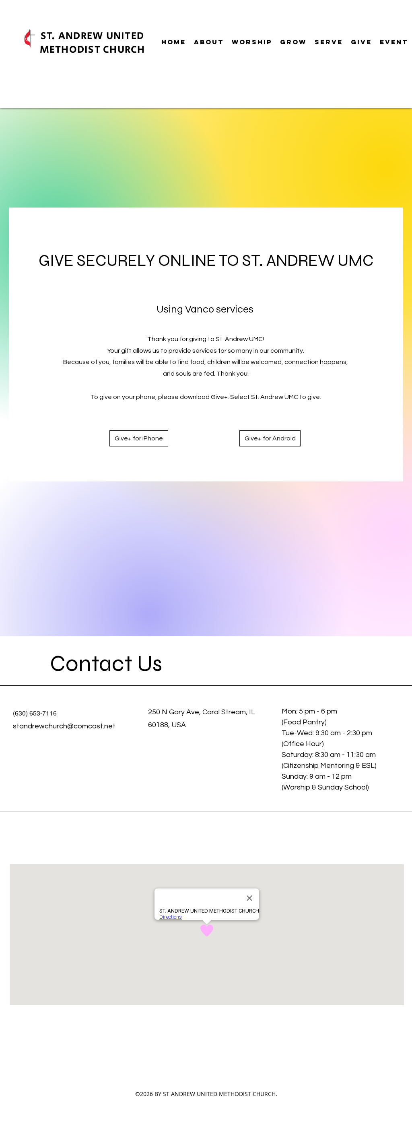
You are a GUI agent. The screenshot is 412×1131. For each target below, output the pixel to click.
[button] (209, 42)
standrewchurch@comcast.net (64, 726)
